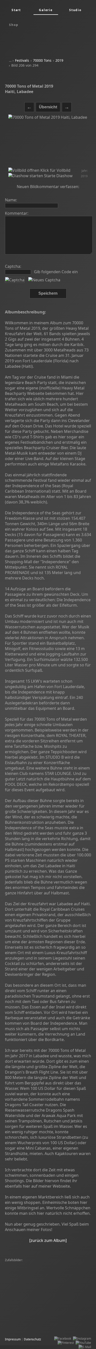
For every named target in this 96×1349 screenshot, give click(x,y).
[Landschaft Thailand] (21, 1273)
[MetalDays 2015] (54, 1281)
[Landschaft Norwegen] (22, 1294)
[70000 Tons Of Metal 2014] (65, 1327)
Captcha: (13, 266)
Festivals (22, 60)
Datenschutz (32, 1339)
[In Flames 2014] (17, 1298)
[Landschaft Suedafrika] (56, 1306)
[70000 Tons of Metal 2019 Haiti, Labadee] (48, 141)
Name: (11, 200)
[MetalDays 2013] (18, 1277)
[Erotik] (42, 1273)
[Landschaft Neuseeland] (23, 1281)
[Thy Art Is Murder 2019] (23, 1315)
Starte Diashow (58, 175)
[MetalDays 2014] (18, 1264)
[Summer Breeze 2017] (48, 1264)
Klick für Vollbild (54, 170)
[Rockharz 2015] (17, 1323)
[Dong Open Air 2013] (55, 1294)
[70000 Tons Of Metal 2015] (59, 1290)
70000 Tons (42, 60)
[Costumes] (72, 1323)
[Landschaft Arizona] (54, 1285)
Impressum (13, 1339)
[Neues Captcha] (44, 280)
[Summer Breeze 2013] (22, 1290)
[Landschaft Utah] (71, 1277)
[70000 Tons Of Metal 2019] (25, 1327)
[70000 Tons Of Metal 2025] (25, 1269)
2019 (59, 60)
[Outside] (78, 1294)
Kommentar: (16, 213)
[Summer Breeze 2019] (22, 1306)
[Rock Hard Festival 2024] (66, 1273)
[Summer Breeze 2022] (22, 1285)
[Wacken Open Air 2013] (47, 1298)
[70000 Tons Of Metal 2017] (61, 1315)
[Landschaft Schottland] (62, 1269)
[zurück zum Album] (48, 1240)
